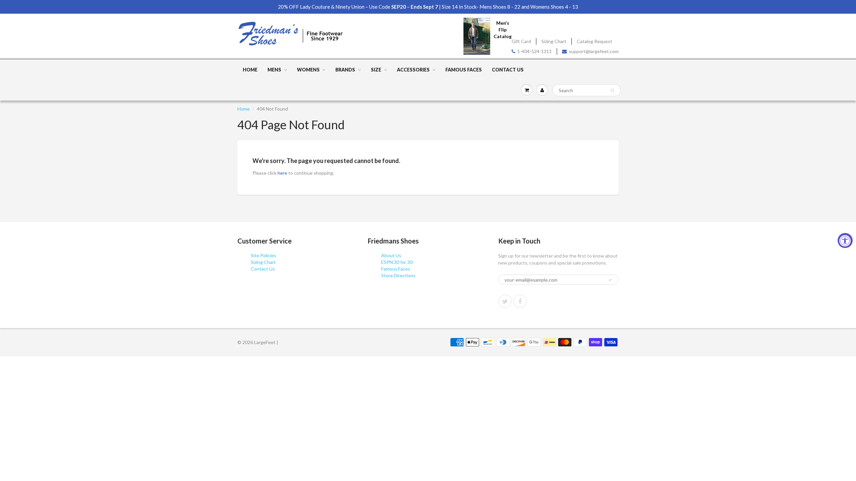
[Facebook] (520, 301)
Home (250, 69)
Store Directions (398, 275)
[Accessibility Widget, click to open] (845, 240)
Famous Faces (463, 69)
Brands (345, 69)
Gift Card (521, 41)
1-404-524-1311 (534, 51)
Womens (308, 69)
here (282, 173)
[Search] (612, 90)
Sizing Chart (553, 41)
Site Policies (263, 255)
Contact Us (508, 69)
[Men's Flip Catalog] (476, 36)
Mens (274, 69)
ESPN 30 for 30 (397, 262)
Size (376, 69)
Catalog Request (594, 41)
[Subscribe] (610, 280)
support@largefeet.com (594, 51)
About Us (391, 255)
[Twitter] (505, 301)
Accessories (413, 69)
